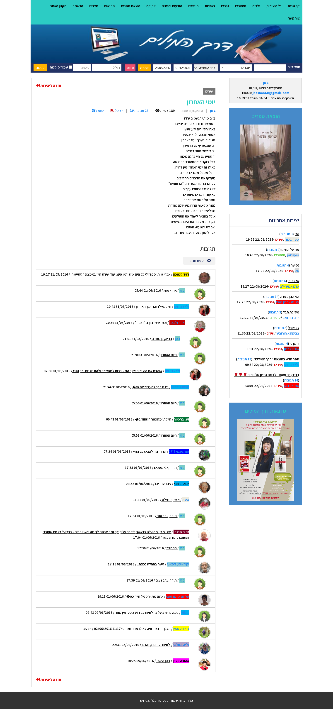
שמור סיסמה (59, 67)
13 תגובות (244, 359)
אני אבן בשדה (289, 296)
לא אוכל (293, 327)
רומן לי (294, 343)
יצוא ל (99, 110)
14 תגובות (271, 296)
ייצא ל (118, 110)
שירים (225, 6)
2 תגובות (273, 249)
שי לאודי (293, 281)
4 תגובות (283, 265)
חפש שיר (294, 67)
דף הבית (294, 6)
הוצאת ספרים (130, 6)
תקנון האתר (58, 6)
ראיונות (210, 6)
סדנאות (109, 6)
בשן (265, 83)
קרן (296, 234)
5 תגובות (280, 327)
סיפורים (240, 6)
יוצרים (93, 6)
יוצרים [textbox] (245, 67)
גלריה (256, 6)
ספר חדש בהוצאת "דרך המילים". (276, 359)
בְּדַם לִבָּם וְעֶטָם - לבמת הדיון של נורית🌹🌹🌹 (266, 374)
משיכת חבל (291, 312)
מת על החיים (290, 249)
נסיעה (295, 265)
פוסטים (193, 6)
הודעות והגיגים (172, 6)
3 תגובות (286, 234)
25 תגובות (141, 110)
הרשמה (77, 6)
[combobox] (236, 67)
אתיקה (151, 6)
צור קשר (294, 18)
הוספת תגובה (197, 260)
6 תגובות (280, 281)
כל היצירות (274, 6)
